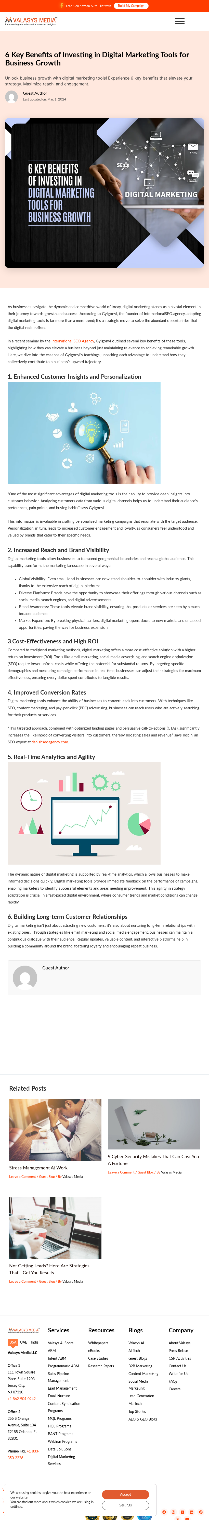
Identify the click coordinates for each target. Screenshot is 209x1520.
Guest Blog (47, 1176)
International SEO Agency (72, 341)
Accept (125, 1494)
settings (16, 1506)
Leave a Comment (22, 1176)
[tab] (13, 1342)
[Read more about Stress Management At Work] (55, 1130)
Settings (125, 1505)
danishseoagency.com (50, 742)
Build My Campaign (131, 5)
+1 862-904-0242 (22, 1399)
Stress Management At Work (38, 1168)
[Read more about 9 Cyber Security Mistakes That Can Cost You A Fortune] (154, 1124)
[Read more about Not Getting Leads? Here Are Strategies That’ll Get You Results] (55, 1228)
